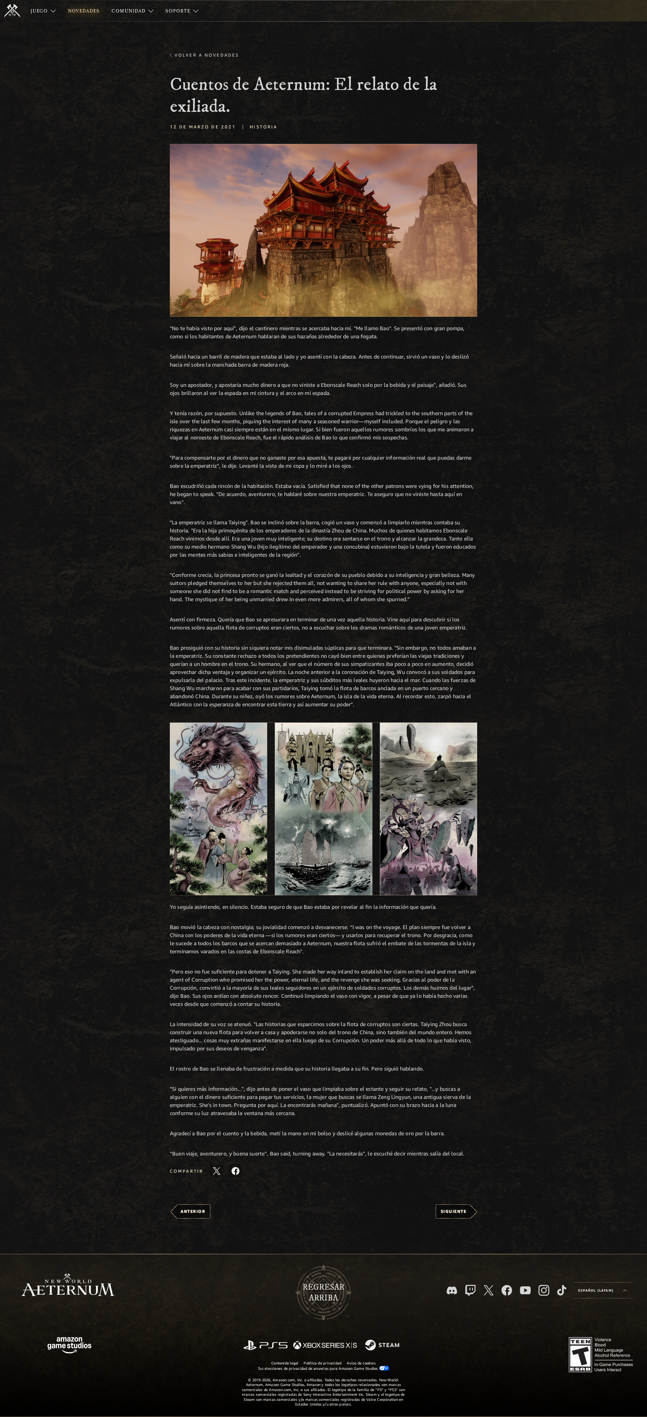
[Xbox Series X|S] (325, 1345)
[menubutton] (602, 1290)
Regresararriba (323, 1292)
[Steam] (383, 1345)
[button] (323, 230)
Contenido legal (284, 1363)
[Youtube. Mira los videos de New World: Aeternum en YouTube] (525, 1290)
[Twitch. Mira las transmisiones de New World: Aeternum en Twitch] (470, 1290)
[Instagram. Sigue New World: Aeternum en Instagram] (543, 1290)
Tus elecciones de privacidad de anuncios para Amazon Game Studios (318, 1368)
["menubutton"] (43, 11)
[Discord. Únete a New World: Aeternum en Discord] (451, 1290)
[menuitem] (43, 11)
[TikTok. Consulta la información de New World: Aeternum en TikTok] (561, 1290)
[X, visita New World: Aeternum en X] (489, 1290)
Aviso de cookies (361, 1363)
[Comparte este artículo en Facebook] (235, 1171)
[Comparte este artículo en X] (216, 1171)
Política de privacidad (322, 1363)
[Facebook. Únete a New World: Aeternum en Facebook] (506, 1290)
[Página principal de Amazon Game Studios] (69, 1346)
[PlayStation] (265, 1346)
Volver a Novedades (207, 55)
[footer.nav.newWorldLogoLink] (68, 1285)
